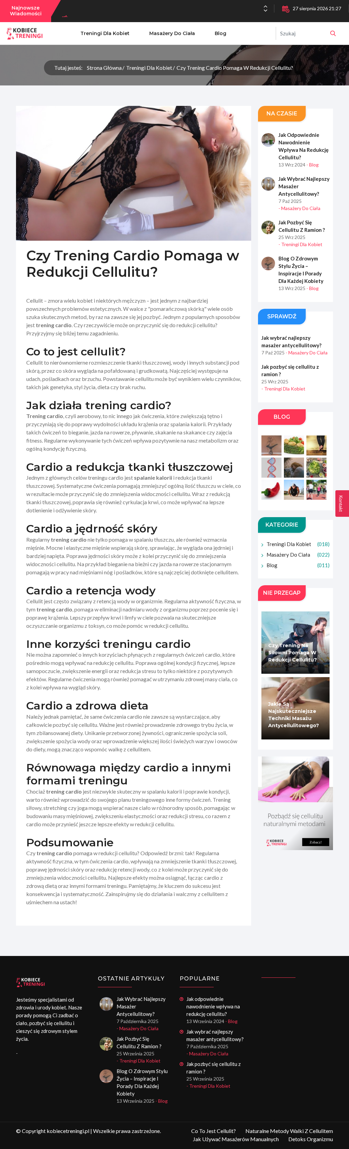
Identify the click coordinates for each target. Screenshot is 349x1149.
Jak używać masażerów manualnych (236, 1139)
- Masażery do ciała (299, 208)
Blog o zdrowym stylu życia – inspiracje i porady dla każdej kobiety (300, 269)
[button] (265, 11)
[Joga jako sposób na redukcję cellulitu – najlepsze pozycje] (295, 803)
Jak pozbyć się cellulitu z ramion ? (301, 226)
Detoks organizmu (310, 1139)
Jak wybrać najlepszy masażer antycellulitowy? (304, 186)
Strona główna (104, 67)
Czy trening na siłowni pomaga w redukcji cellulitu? (292, 652)
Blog (220, 33)
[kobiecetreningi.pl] (333, 33)
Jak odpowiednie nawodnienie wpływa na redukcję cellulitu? (303, 146)
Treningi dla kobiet (105, 33)
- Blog (312, 164)
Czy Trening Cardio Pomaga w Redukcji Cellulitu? (235, 67)
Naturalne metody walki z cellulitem (289, 1131)
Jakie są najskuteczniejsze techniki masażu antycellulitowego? (293, 715)
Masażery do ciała (172, 33)
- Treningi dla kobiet (300, 244)
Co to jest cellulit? (213, 1131)
